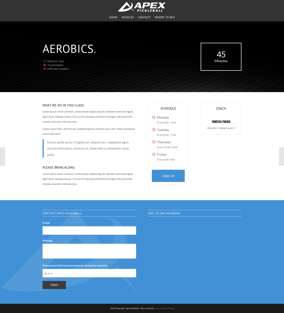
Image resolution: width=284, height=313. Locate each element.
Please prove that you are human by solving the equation (76, 265)
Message (48, 240)
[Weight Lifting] (2, 157)
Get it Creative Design (164, 308)
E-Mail (47, 222)
